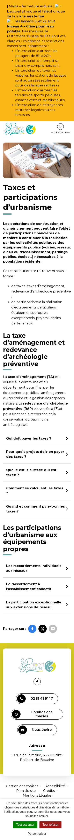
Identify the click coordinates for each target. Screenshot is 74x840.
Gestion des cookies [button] (22, 786)
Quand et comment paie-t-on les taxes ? (35, 508)
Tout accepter (25, 824)
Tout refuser (50, 824)
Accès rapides (60, 132)
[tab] (37, 438)
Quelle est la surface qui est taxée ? (31, 472)
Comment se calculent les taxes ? (34, 490)
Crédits (49, 791)
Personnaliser (37, 833)
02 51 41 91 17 (42, 699)
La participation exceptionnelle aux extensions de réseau (33, 604)
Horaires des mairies (42, 714)
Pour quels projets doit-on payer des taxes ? (35, 454)
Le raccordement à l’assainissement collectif (28, 586)
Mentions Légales (37, 795)
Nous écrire (42, 730)
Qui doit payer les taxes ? (28, 438)
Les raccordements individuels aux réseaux (33, 568)
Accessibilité (55, 786)
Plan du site (26, 791)
